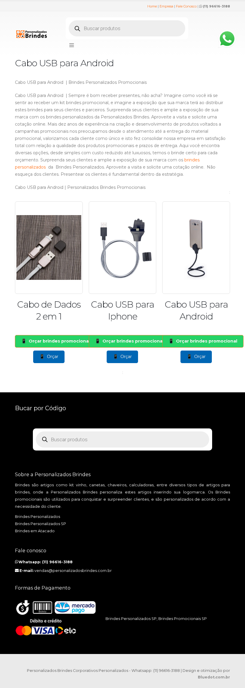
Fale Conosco (186, 6)
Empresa (166, 6)
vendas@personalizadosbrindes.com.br (73, 570)
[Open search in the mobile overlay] (127, 28)
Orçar (52, 356)
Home (152, 6)
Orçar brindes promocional (59, 341)
